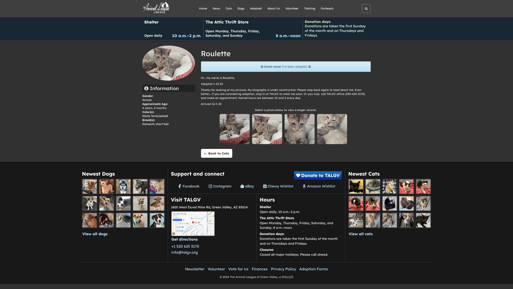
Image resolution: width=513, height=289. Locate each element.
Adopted (256, 8)
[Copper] (89, 186)
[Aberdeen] (423, 220)
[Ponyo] (89, 220)
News (216, 8)
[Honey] (157, 186)
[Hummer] (356, 203)
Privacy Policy (283, 269)
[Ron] (389, 186)
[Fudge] (406, 203)
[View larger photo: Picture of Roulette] (235, 129)
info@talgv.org (184, 252)
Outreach (327, 8)
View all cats (361, 233)
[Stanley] (157, 220)
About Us (273, 8)
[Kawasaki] (373, 220)
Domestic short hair (155, 124)
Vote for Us (238, 269)
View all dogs (95, 233)
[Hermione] (373, 186)
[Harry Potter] (356, 186)
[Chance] (89, 203)
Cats (229, 8)
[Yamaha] (423, 203)
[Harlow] (389, 203)
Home (203, 8)
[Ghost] (106, 186)
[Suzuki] (356, 220)
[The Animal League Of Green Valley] (156, 8)
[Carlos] (140, 186)
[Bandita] (123, 186)
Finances (260, 269)
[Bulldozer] (373, 203)
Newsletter (195, 269)
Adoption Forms (313, 269)
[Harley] (406, 220)
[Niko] (140, 220)
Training (309, 8)
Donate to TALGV (320, 175)
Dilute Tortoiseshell (155, 116)
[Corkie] (157, 203)
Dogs (240, 8)
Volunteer (291, 8)
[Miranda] (106, 220)
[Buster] (106, 203)
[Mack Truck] (423, 186)
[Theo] (140, 203)
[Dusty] (123, 220)
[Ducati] (389, 220)
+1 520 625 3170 (185, 246)
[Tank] (406, 186)
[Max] (123, 203)
